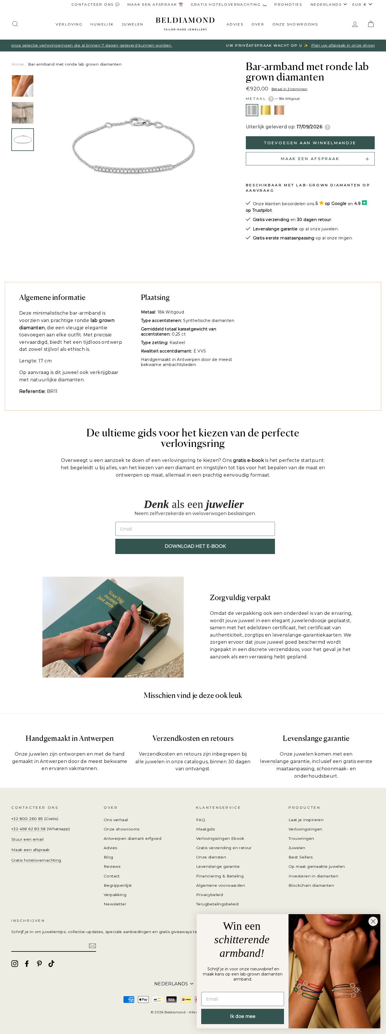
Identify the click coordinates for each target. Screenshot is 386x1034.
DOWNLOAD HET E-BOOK (195, 546)
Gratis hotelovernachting (36, 860)
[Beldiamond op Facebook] (26, 963)
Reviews (112, 866)
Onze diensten (211, 857)
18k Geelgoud (265, 110)
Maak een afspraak (30, 849)
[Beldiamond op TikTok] (51, 963)
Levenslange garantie (218, 866)
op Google (336, 203)
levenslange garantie (285, 761)
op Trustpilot (259, 210)
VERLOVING (69, 24)
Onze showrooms (295, 24)
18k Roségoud (279, 110)
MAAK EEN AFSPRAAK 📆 (155, 4)
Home (17, 64)
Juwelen (297, 847)
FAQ (200, 819)
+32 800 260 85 (27, 818)
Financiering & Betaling (220, 876)
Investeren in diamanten (313, 876)
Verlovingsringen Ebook (220, 838)
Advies (235, 24)
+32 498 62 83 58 (28, 829)
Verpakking (115, 894)
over (257, 24)
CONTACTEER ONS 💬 (95, 4)
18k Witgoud (252, 110)
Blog (108, 857)
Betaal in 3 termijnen (289, 89)
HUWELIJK (102, 24)
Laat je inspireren (306, 819)
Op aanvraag (34, 372)
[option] (193, 45)
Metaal (273, 98)
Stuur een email (27, 839)
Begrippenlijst (118, 885)
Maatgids (205, 829)
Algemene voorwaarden (220, 885)
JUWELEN (133, 24)
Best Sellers (301, 857)
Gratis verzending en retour (224, 847)
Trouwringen (301, 838)
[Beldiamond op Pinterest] (39, 963)
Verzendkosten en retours (170, 754)
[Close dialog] (373, 921)
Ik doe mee (242, 1016)
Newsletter (115, 904)
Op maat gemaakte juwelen (317, 866)
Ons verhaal (116, 819)
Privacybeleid (209, 894)
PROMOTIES (288, 4)
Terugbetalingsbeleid (217, 904)
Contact (112, 876)
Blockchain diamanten (311, 885)
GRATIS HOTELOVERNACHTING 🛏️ (229, 4)
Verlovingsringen (305, 829)
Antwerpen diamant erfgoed (132, 838)
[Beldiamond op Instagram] (14, 963)
